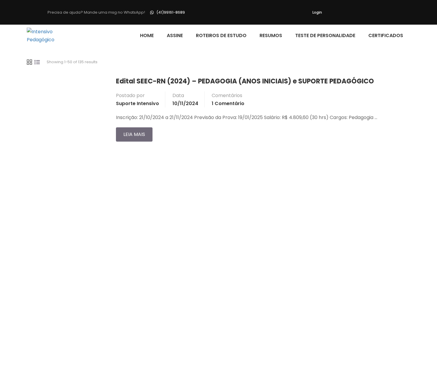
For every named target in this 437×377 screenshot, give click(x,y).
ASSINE (175, 35)
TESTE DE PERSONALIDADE (325, 35)
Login (317, 12)
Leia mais (138, 132)
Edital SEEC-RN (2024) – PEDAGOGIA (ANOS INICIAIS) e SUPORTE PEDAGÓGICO (245, 81)
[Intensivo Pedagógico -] (49, 36)
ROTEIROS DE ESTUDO (221, 35)
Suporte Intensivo (137, 103)
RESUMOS (271, 35)
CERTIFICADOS (385, 35)
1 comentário (228, 103)
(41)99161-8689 (170, 12)
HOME (147, 35)
